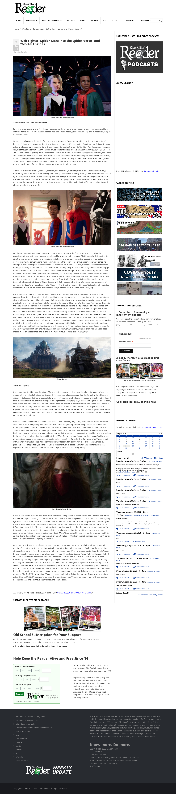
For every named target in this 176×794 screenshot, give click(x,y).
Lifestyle (116, 20)
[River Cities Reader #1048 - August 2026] (139, 127)
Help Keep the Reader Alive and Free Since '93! (51, 658)
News (18, 735)
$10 (27, 679)
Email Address (126, 341)
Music (83, 20)
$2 (16, 679)
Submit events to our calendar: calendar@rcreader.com (114, 760)
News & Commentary (52, 20)
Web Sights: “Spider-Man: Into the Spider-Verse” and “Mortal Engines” (60, 42)
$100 (29, 670)
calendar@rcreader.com (152, 427)
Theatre (71, 20)
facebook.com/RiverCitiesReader (104, 763)
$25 (17, 670)
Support (19, 694)
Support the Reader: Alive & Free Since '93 (34, 727)
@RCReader (95, 766)
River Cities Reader (151, 171)
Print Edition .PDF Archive (26, 720)
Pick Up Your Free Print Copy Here (30, 716)
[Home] (30, 8)
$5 (21, 679)
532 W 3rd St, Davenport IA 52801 (104, 749)
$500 (29, 688)
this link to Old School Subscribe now (43, 646)
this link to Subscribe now (139, 401)
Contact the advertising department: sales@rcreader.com (115, 757)
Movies (94, 20)
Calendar (144, 20)
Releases (130, 20)
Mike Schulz (21, 52)
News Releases (22, 760)
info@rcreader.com (98, 754)
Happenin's (31, 20)
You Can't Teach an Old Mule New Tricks (73, 593)
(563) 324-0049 (96, 751)
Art (105, 20)
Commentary (21, 738)
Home (18, 20)
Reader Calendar (23, 731)
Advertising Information (26, 724)
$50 (23, 670)
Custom (36, 670)
